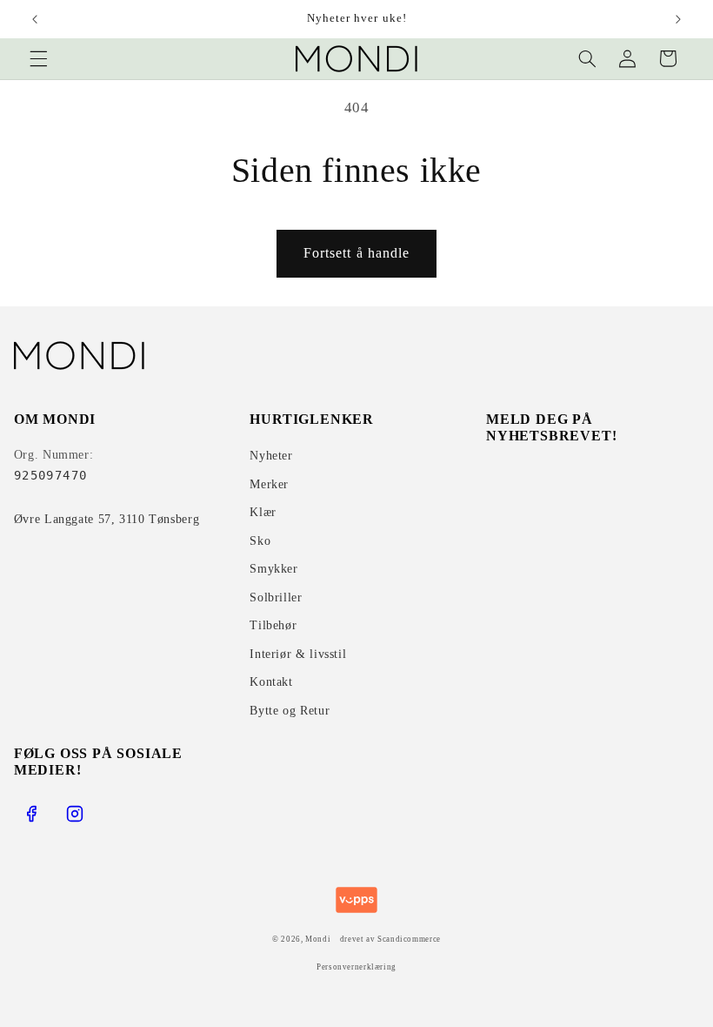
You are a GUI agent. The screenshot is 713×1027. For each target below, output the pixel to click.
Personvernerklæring (356, 967)
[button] (38, 58)
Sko (260, 540)
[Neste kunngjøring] (678, 19)
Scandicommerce (409, 939)
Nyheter (271, 455)
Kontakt (271, 681)
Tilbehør (273, 625)
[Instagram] (74, 813)
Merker (269, 484)
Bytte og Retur (290, 710)
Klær (263, 512)
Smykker (273, 568)
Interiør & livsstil (298, 654)
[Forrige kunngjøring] (35, 19)
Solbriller (276, 597)
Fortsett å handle (356, 252)
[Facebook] (31, 813)
